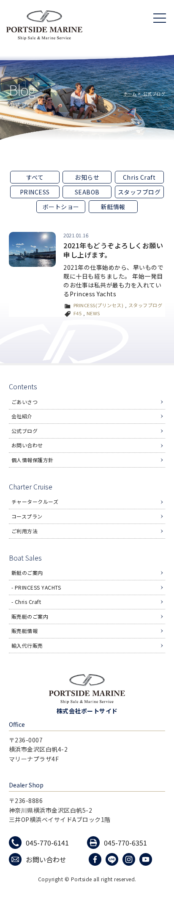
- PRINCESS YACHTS (36, 587)
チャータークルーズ (35, 501)
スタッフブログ (139, 192)
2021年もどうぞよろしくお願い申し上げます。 (113, 250)
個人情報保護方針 (32, 459)
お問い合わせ (27, 445)
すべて (35, 177)
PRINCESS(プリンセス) (98, 305)
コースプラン (27, 516)
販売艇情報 (24, 630)
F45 (77, 313)
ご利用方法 (24, 530)
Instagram (129, 859)
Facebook (96, 859)
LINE (113, 859)
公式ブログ (24, 430)
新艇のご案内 (27, 572)
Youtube (146, 859)
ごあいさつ (24, 401)
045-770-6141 (47, 843)
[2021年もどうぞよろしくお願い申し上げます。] (32, 249)
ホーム (130, 93)
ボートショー (61, 206)
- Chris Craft (26, 601)
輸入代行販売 (27, 645)
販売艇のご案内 (30, 616)
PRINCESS (35, 192)
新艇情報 (113, 206)
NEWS (93, 313)
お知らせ (87, 177)
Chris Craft (139, 177)
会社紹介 (22, 416)
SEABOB (87, 192)
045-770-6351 (125, 843)
